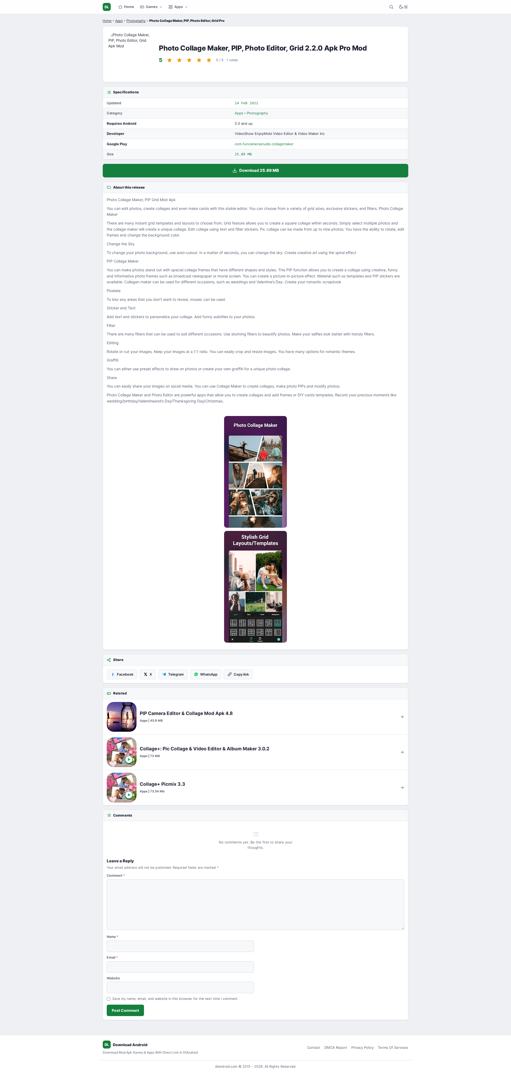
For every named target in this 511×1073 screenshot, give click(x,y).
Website (113, 978)
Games (152, 7)
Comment (116, 875)
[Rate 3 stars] (189, 60)
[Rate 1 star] (169, 60)
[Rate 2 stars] (179, 60)
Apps (178, 7)
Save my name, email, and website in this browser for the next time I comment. (175, 999)
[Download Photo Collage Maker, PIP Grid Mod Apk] (255, 587)
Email (112, 957)
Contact (313, 1047)
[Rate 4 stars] (199, 60)
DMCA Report (335, 1047)
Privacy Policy (362, 1047)
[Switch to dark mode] (403, 7)
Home (129, 7)
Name (112, 937)
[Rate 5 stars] (208, 60)
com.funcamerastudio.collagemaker (264, 144)
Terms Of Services (393, 1047)
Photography (136, 21)
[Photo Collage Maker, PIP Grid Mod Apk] (255, 472)
